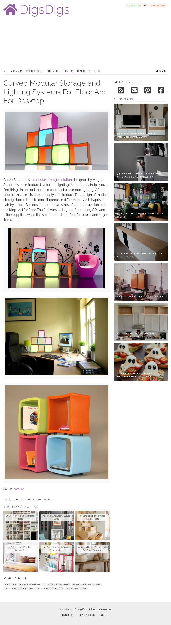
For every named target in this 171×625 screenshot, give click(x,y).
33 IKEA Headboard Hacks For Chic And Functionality (139, 175)
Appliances (16, 71)
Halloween (134, 5)
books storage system (32, 584)
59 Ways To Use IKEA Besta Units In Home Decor (136, 135)
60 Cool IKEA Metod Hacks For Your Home (139, 255)
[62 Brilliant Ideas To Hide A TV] (141, 282)
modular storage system (19, 588)
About (104, 615)
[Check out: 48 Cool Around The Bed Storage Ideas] (20, 557)
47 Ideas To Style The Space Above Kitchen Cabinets (137, 335)
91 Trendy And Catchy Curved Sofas (56, 517)
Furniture (68, 71)
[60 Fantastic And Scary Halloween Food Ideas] (141, 362)
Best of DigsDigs (34, 71)
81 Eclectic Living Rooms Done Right (140, 215)
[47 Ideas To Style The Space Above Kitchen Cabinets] (141, 322)
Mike (47, 499)
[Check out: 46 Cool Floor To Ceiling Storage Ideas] (20, 525)
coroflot (19, 489)
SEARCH (163, 71)
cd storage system (58, 584)
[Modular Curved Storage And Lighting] (56, 168)
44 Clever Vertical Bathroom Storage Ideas (57, 548)
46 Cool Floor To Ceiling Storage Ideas (20, 517)
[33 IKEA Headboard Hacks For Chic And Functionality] (141, 162)
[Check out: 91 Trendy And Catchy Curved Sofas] (56, 525)
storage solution (76, 588)
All (5, 71)
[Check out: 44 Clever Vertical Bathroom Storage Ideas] (56, 557)
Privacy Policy (87, 615)
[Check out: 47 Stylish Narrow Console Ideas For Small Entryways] (92, 557)
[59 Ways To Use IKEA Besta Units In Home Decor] (141, 122)
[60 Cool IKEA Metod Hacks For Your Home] (141, 242)
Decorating (53, 71)
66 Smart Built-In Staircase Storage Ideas (92, 517)
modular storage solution (52, 180)
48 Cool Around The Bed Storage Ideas (21, 548)
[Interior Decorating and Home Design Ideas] (36, 17)
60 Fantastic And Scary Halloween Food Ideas (134, 375)
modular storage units (50, 588)
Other (97, 71)
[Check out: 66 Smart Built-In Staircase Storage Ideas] (92, 525)
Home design (83, 71)
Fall (145, 5)
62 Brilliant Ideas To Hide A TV (140, 296)
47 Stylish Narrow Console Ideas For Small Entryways (93, 548)
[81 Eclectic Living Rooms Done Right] (141, 202)
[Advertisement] (85, 44)
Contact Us (67, 615)
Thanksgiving (157, 5)
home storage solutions (86, 584)
